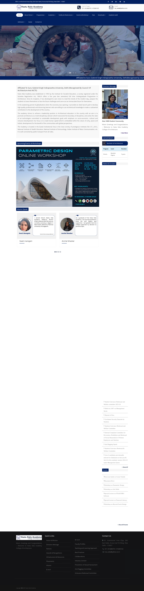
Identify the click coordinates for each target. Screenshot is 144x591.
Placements (50, 561)
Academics (51, 15)
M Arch (77, 540)
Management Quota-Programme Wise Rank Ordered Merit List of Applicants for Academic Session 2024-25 (116, 446)
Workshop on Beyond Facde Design (115, 481)
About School (28, 15)
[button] (11, 51)
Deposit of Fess (109, 392)
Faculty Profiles (80, 544)
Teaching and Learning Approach (86, 548)
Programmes (40, 15)
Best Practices (79, 552)
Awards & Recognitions (54, 553)
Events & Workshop (82, 15)
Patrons (49, 549)
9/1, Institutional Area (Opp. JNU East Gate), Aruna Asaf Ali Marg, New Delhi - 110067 (41, 1)
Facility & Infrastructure (65, 15)
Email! (116, 6)
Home (19, 15)
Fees (93, 15)
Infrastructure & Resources (55, 557)
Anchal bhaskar (68, 241)
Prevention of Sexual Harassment (86, 565)
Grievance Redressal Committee (85, 573)
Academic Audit (113, 15)
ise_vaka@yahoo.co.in (112, 552)
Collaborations (80, 556)
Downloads (101, 15)
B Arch (48, 570)
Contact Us (38, 22)
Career (30, 22)
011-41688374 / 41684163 (114, 549)
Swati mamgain (25, 241)
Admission (21, 22)
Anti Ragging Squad (110, 421)
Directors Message (52, 545)
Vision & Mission (52, 540)
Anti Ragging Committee (83, 569)
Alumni (48, 565)
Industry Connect (80, 561)
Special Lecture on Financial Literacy (115, 477)
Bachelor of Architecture (115, 143)
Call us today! (86, 6)
